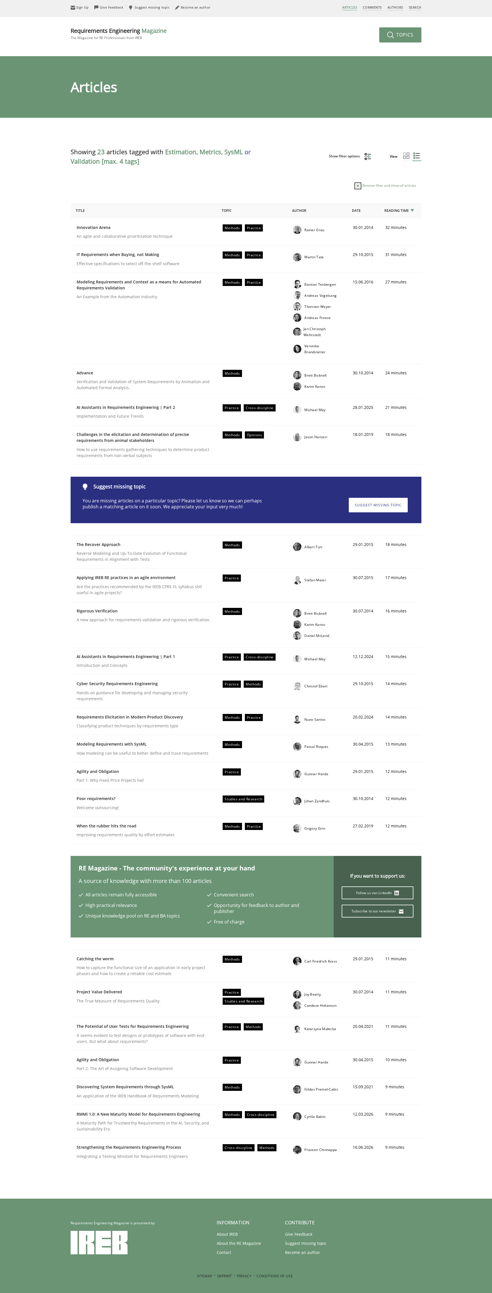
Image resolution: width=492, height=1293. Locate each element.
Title (80, 210)
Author (299, 210)
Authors (395, 7)
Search (415, 7)
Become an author (302, 1252)
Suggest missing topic (378, 505)
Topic (227, 210)
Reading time (396, 210)
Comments (372, 7)
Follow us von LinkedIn (374, 892)
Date (356, 210)
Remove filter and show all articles (388, 185)
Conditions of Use (275, 1276)
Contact (224, 1252)
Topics (404, 35)
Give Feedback (298, 1234)
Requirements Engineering (119, 33)
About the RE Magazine (239, 1243)
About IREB (227, 1234)
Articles (349, 7)
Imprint (224, 1276)
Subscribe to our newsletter (374, 911)
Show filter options (345, 156)
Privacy (244, 1276)
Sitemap (204, 1276)
